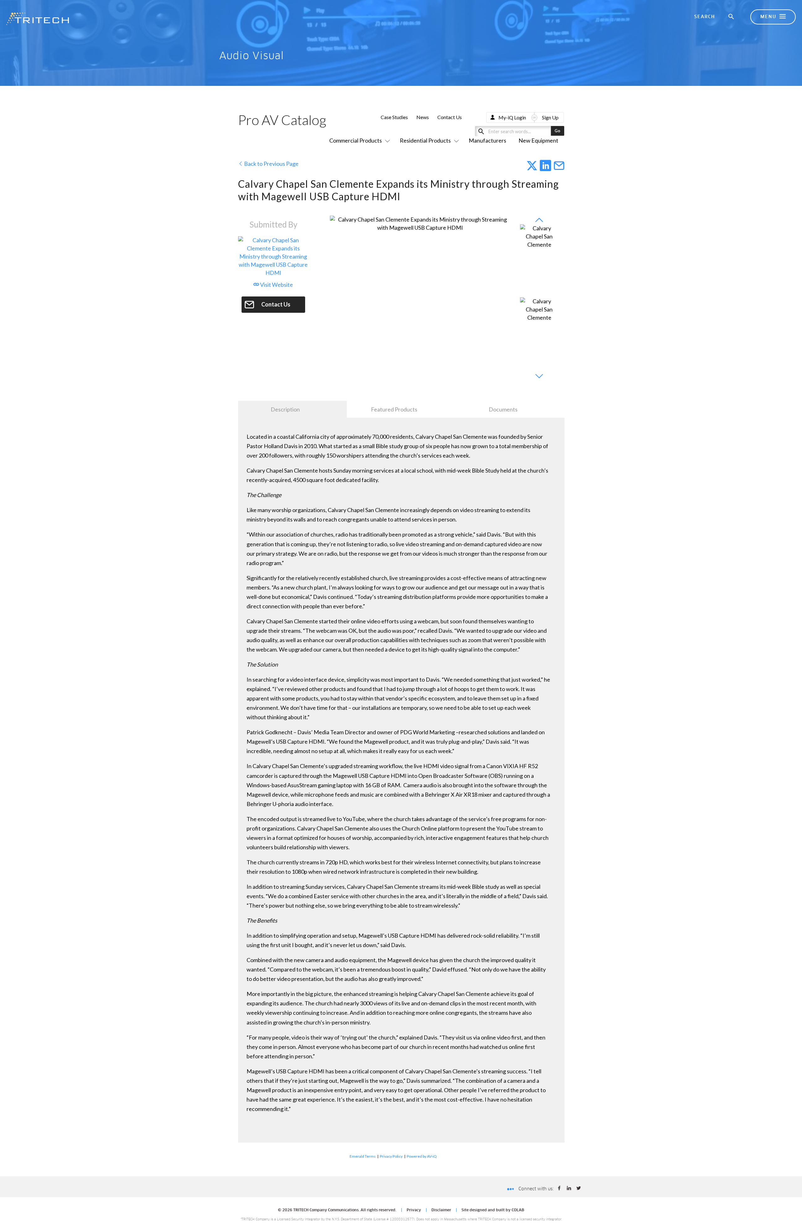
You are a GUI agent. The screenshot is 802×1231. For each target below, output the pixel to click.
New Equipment (538, 140)
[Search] (731, 17)
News (422, 117)
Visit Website (276, 284)
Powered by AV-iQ (422, 1156)
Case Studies (394, 117)
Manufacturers (487, 140)
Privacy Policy (391, 1156)
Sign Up (550, 117)
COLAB (518, 1210)
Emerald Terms (363, 1156)
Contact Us (449, 117)
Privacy (414, 1210)
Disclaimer (441, 1210)
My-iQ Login (512, 117)
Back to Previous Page (271, 163)
